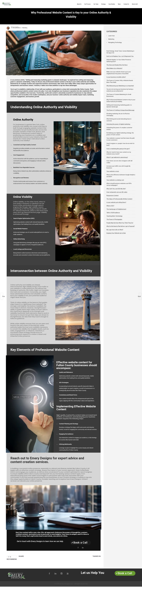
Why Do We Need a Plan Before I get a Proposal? (120, 226)
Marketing (111, 39)
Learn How (111, 36)
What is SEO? (110, 206)
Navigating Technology (115, 42)
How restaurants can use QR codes (116, 192)
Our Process (87, 4)
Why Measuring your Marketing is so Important (120, 85)
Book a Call (135, 4)
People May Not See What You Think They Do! (119, 223)
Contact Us (126, 4)
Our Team (96, 4)
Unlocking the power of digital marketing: (118, 124)
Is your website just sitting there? (116, 202)
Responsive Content (112, 195)
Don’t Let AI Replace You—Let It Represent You (119, 56)
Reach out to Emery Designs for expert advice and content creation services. (47, 460)
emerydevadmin (17, 27)
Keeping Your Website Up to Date (116, 233)
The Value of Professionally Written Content (119, 199)
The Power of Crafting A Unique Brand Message (120, 110)
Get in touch (22, 541)
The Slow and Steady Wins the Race (117, 65)
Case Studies (111, 4)
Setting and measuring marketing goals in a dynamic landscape (46, 80)
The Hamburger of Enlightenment (116, 209)
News (119, 4)
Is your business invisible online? (116, 77)
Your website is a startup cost (115, 180)
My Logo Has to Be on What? (114, 229)
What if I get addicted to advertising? (117, 157)
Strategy (103, 4)
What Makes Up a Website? (114, 68)
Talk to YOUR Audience (113, 212)
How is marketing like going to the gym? (118, 148)
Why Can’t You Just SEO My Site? (116, 188)
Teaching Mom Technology (114, 216)
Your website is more (112, 171)
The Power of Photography (114, 219)
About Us (79, 4)
